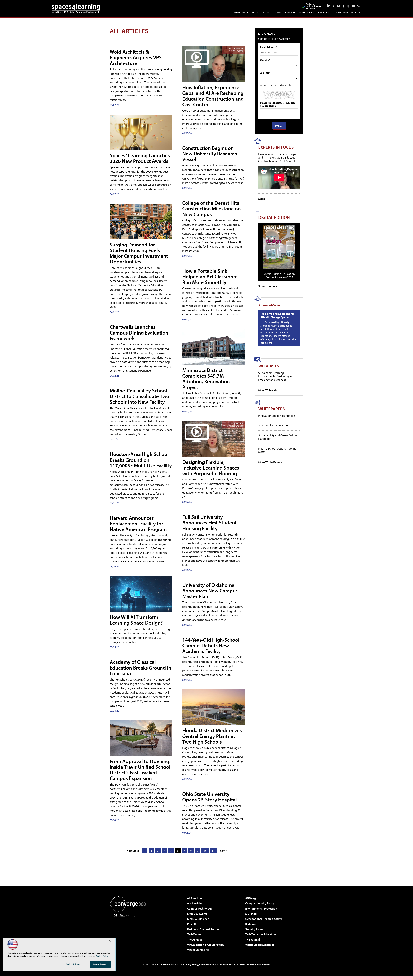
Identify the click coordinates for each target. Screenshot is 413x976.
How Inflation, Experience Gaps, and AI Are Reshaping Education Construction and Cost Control (213, 96)
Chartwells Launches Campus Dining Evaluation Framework (139, 332)
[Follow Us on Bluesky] (338, 6)
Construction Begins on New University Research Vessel (209, 153)
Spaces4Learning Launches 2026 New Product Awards (140, 158)
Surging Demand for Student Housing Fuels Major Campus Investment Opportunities (139, 253)
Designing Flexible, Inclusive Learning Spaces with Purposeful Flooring (210, 467)
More (354, 12)
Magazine (239, 12)
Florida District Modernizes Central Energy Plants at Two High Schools (212, 736)
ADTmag (250, 898)
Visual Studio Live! (198, 950)
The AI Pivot (194, 939)
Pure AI (191, 924)
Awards (322, 12)
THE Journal (252, 939)
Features (266, 12)
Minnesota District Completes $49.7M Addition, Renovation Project (206, 378)
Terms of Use (226, 964)
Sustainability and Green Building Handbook (278, 437)
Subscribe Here (267, 286)
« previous (132, 850)
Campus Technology (199, 908)
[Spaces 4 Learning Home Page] (76, 8)
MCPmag (251, 914)
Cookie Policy (206, 964)
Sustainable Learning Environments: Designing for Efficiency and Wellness (275, 376)
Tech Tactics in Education (260, 934)
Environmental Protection (261, 908)
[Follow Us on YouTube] (353, 6)
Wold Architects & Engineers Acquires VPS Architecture (136, 57)
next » (223, 850)
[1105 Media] (129, 933)
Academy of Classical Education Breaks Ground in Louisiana (140, 667)
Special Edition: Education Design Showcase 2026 (279, 275)
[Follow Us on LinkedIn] (328, 5)
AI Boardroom (195, 898)
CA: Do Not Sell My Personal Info (252, 964)
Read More (266, 342)
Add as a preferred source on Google (313, 6)
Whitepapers (271, 408)
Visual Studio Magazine (259, 944)
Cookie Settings (73, 964)
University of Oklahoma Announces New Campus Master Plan (210, 590)
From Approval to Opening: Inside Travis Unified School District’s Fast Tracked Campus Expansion (140, 769)
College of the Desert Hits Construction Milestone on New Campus (211, 208)
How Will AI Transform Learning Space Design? (136, 620)
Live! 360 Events (197, 914)
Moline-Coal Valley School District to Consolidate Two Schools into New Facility (139, 396)
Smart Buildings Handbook (274, 425)
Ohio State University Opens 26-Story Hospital (209, 797)
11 (213, 850)
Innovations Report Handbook (276, 416)
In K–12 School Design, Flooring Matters (277, 450)
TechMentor (194, 934)
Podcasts (291, 12)
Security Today (254, 929)
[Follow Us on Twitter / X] (333, 6)
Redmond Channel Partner (203, 929)
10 (205, 850)
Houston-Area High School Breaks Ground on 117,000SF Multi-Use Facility (141, 460)
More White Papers (270, 462)
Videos (278, 12)
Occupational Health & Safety (263, 919)
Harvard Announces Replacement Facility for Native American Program (138, 523)
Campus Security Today (259, 903)
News (255, 12)
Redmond (251, 924)
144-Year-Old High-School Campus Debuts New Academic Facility (210, 645)
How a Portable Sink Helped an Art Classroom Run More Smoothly (210, 276)
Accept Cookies (100, 964)
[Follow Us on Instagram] (348, 6)
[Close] (110, 941)
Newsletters (340, 12)
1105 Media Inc (165, 964)
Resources (305, 12)
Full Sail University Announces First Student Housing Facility (209, 522)
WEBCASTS (268, 366)
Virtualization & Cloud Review (205, 944)
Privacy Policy (285, 85)
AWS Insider (194, 903)
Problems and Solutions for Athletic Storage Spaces (277, 315)
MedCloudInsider (198, 919)
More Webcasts (267, 390)
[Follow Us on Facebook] (343, 6)
